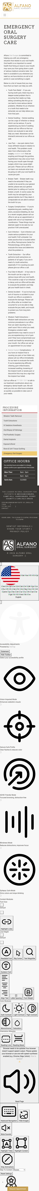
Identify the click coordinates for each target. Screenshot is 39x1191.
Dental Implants (10, 439)
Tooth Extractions (10, 421)
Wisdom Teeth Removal (13, 416)
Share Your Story (18, 529)
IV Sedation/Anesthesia (13, 425)
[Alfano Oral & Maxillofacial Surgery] (17, 7)
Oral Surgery (14, 55)
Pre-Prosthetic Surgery (12, 435)
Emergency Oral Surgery (13, 453)
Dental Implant (13, 350)
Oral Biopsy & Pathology (13, 430)
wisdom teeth (19, 154)
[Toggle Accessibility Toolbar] (1, 564)
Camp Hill (8, 496)
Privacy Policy (19, 531)
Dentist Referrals (19, 526)
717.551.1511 (22, 380)
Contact (5, 508)
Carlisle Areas (25, 499)
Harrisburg (21, 496)
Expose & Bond (9, 444)
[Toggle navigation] (5, 15)
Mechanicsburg (25, 494)
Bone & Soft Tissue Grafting (14, 449)
